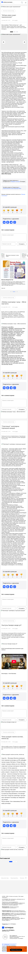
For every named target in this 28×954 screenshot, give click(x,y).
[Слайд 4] (15, 291)
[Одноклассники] (7, 222)
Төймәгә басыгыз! (16, 950)
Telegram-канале (15, 181)
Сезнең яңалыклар (8, 10)
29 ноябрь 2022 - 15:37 (5, 307)
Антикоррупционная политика (9, 943)
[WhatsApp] (14, 222)
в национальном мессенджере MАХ (12, 188)
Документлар (5, 878)
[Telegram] (11, 222)
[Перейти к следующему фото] (24, 42)
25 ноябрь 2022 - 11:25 (5, 628)
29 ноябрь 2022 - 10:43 (5, 431)
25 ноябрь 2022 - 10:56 (5, 741)
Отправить (21, 244)
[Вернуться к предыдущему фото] (3, 42)
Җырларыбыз (14, 878)
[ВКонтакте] (4, 222)
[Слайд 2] (12, 291)
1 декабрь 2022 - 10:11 (5, 20)
